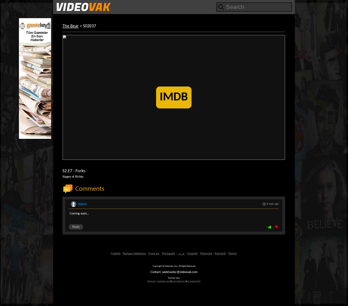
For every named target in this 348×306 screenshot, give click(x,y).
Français (153, 253)
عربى (181, 253)
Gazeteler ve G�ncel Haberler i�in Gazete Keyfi (179, 281)
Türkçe (232, 253)
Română (220, 253)
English (115, 253)
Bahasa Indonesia (134, 253)
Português (168, 253)
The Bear (70, 26)
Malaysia (206, 253)
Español (192, 253)
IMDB (174, 97)
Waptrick (151, 281)
